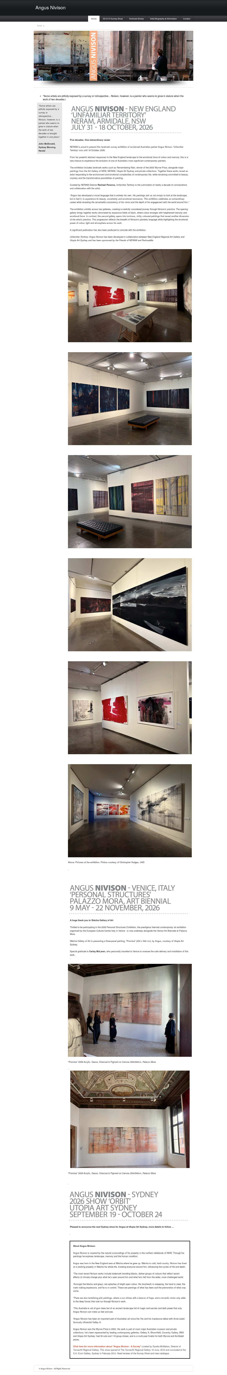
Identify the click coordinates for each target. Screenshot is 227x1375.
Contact (186, 18)
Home (94, 18)
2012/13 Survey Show (113, 18)
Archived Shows (136, 18)
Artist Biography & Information (163, 18)
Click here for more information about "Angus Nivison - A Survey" (107, 1346)
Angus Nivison (50, 7)
